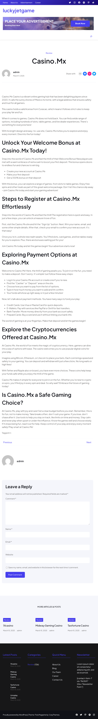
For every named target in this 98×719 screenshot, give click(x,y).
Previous (7, 442)
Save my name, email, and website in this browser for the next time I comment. (43, 567)
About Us (14, 2)
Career (38, 2)
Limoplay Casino (14, 696)
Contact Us (57, 679)
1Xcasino (8, 625)
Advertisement (26, 2)
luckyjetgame (19, 10)
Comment (10, 498)
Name (8, 529)
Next (89, 442)
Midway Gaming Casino (48, 625)
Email (8, 542)
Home (5, 2)
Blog (54, 668)
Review (49, 53)
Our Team (56, 672)
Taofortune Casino (78, 625)
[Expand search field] (91, 36)
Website (9, 554)
